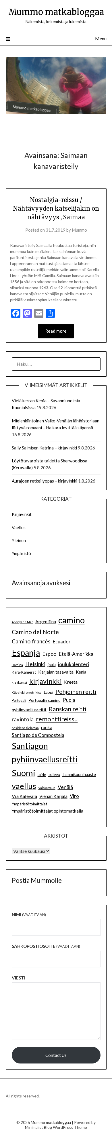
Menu (101, 38)
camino (71, 620)
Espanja (26, 652)
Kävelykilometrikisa (27, 692)
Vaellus (19, 527)
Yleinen (19, 540)
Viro (74, 796)
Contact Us (56, 1055)
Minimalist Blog (38, 1127)
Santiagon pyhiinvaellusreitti (45, 752)
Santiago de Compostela (38, 735)
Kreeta (71, 682)
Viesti (18, 977)
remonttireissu (57, 719)
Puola (69, 700)
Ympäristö (21, 553)
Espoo (49, 654)
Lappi (48, 692)
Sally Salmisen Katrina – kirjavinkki (44, 447)
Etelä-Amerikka (76, 654)
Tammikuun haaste (79, 774)
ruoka (46, 727)
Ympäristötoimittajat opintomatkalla (47, 810)
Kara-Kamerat (24, 672)
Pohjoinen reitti (75, 691)
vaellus (24, 786)
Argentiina (45, 621)
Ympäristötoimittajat (29, 804)
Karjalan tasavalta (56, 671)
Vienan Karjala (53, 796)
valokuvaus (46, 788)
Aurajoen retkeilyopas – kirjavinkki (44, 480)
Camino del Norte (35, 631)
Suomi (23, 773)
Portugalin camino (44, 700)
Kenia (81, 672)
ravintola (23, 719)
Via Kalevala (24, 796)
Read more (56, 330)
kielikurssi (19, 682)
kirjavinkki (45, 681)
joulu (52, 664)
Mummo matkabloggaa (56, 12)
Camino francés (31, 641)
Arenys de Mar (22, 622)
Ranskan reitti (67, 708)
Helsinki (35, 664)
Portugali (19, 700)
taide (42, 774)
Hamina (17, 665)
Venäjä (65, 787)
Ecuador (61, 642)
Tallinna (54, 775)
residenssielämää (25, 728)
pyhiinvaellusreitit (29, 709)
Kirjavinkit (22, 514)
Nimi (29, 914)
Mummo (79, 229)
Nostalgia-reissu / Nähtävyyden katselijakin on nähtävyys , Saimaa (56, 208)
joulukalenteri (73, 664)
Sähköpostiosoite (46, 946)
